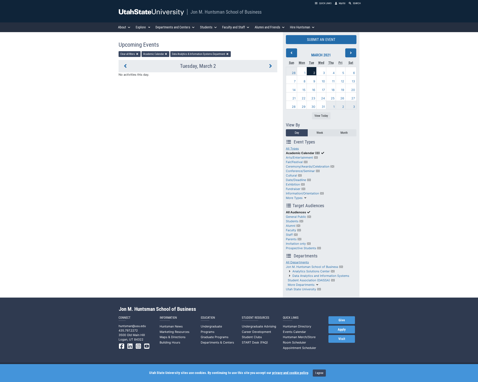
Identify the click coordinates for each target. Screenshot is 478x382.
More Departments (301, 285)
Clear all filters (128, 53)
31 (323, 107)
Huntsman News (171, 326)
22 (303, 98)
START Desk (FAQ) (255, 342)
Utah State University (301, 289)
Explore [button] (141, 27)
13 (353, 81)
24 (323, 98)
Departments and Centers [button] (173, 27)
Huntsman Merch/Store (299, 337)
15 (303, 90)
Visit (341, 339)
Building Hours (170, 342)
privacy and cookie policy (290, 373)
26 (342, 98)
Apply (342, 329)
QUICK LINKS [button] (325, 3)
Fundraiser (293, 189)
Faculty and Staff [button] (233, 27)
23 (313, 98)
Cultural (291, 175)
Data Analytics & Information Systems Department (199, 53)
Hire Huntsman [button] (300, 27)
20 (353, 90)
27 (353, 98)
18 (333, 90)
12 (342, 81)
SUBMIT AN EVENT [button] (321, 39)
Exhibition (293, 184)
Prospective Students (301, 248)
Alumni (290, 226)
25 (333, 98)
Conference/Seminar (300, 171)
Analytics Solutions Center (311, 271)
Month (344, 132)
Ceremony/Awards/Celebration (307, 166)
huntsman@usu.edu (132, 326)
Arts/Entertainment (299, 157)
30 (313, 107)
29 (303, 107)
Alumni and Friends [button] (267, 27)
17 (323, 90)
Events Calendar (294, 332)
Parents (291, 239)
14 (294, 90)
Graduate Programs (214, 337)
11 (333, 81)
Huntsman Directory (297, 326)
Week (319, 132)
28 (294, 73)
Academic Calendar (153, 53)
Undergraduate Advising (259, 326)
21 (294, 98)
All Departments (297, 262)
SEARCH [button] (357, 3)
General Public (296, 217)
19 (342, 90)
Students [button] (206, 27)
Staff (289, 234)
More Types (294, 198)
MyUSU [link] (342, 3)
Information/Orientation (302, 193)
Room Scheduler (294, 342)
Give (342, 320)
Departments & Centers (217, 342)
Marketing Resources (174, 332)
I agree (319, 373)
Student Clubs (252, 337)
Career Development (256, 332)
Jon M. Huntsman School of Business (226, 12)
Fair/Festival (294, 162)
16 (313, 90)
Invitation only (296, 243)
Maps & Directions (172, 337)
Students (292, 221)
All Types (292, 148)
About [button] (122, 27)
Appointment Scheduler (299, 348)
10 (323, 81)
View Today (321, 115)
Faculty (291, 230)
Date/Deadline (296, 180)
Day (297, 132)
